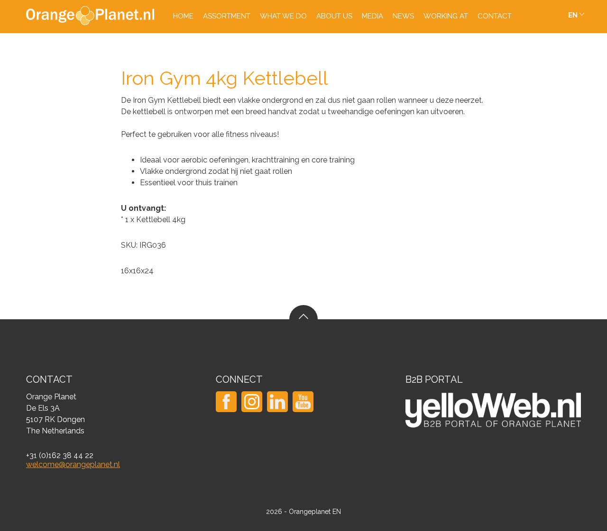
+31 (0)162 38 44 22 (59, 455)
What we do (283, 16)
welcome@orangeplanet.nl (73, 464)
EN (573, 15)
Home (183, 16)
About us (334, 16)
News (403, 16)
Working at (445, 16)
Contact (495, 16)
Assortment (226, 16)
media (372, 16)
